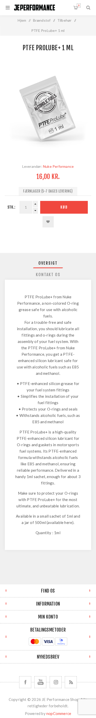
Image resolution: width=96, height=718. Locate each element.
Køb (64, 207)
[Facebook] (25, 682)
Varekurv (78, 5)
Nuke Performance (58, 166)
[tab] (48, 263)
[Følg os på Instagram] (56, 682)
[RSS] (71, 682)
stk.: (11, 207)
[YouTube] (40, 682)
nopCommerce (58, 713)
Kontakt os (48, 274)
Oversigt (48, 263)
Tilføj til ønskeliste (48, 221)
